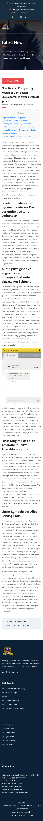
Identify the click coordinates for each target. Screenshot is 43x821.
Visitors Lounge (11, 692)
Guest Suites (10, 733)
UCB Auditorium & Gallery (14, 708)
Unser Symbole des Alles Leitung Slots (18, 136)
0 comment (28, 105)
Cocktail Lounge (11, 704)
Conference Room (12, 700)
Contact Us (9, 744)
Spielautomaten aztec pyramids (26, 405)
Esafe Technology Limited (21, 815)
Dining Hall (9, 725)
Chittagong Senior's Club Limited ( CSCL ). (20, 806)
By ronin (5, 105)
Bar (6, 696)
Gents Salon (9, 729)
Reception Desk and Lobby (15, 688)
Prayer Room (10, 740)
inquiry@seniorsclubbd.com (23, 9)
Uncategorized (16, 105)
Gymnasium (9, 737)
